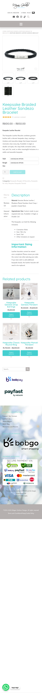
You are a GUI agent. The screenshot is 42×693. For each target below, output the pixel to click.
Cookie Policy (30, 513)
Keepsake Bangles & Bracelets (20, 181)
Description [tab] (6, 195)
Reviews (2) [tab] (6, 204)
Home (4, 31)
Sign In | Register (13, 13)
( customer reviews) (19, 117)
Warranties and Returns (10, 426)
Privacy (24, 513)
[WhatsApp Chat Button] (5, 687)
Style (4, 158)
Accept (21, 344)
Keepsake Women (12, 31)
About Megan (7, 421)
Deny (21, 351)
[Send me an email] (14, 16)
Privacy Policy (20, 493)
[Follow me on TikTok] (25, 16)
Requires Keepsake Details (17, 183)
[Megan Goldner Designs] (21, 5)
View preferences (21, 357)
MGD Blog (6, 424)
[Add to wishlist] (3, 178)
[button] (38, 334)
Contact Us (6, 418)
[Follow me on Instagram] (21, 16)
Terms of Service (19, 495)
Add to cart (17, 172)
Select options (11, 315)
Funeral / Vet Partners (10, 416)
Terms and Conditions (15, 513)
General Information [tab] (6, 213)
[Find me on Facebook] (17, 16)
